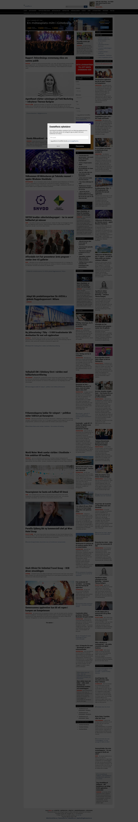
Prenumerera (80, 146)
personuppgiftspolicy (73, 141)
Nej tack (58, 146)
